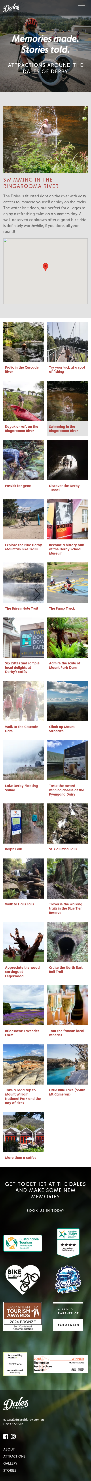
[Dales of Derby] (12, 8)
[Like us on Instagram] (13, 1436)
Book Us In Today (46, 1210)
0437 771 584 (14, 1424)
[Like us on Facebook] (6, 1436)
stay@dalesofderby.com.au (25, 1419)
